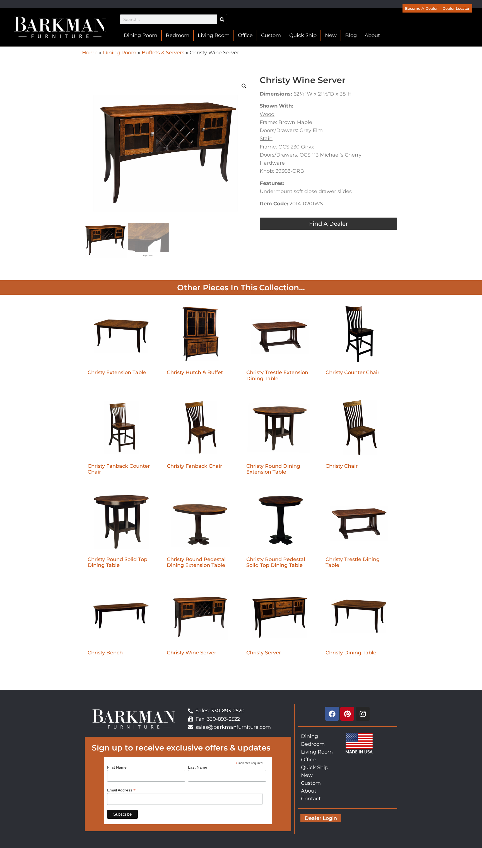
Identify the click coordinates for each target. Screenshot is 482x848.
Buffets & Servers (163, 53)
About (372, 35)
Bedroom (177, 35)
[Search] (222, 19)
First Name (117, 767)
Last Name (197, 767)
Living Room (214, 35)
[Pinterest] (347, 714)
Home (90, 53)
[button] (244, 86)
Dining (309, 736)
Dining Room (140, 35)
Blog (351, 35)
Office (245, 35)
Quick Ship (303, 35)
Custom (271, 35)
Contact (311, 799)
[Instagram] (363, 714)
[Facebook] (332, 714)
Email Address (121, 790)
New (331, 35)
